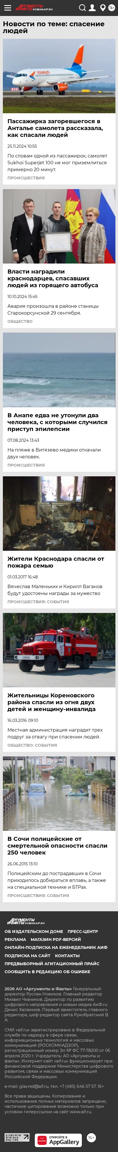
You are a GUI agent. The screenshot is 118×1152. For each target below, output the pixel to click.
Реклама (15, 939)
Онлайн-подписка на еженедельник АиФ (56, 947)
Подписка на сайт (27, 955)
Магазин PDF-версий (56, 939)
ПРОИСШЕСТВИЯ (26, 178)
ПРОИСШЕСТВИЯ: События (38, 602)
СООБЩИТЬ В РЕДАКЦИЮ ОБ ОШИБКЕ (47, 971)
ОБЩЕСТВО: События (32, 745)
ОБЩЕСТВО (20, 321)
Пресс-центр (83, 931)
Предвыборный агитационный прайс (52, 963)
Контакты (67, 955)
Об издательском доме (34, 931)
